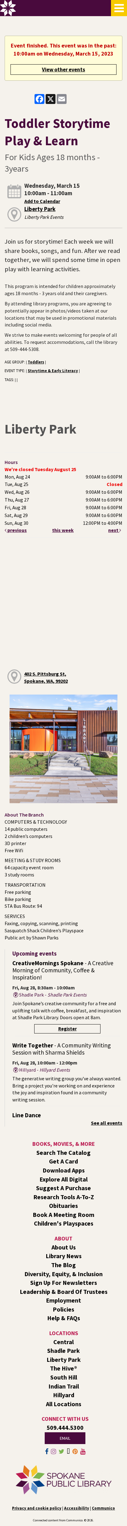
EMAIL (65, 1438)
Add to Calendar (42, 201)
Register (67, 1029)
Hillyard (63, 1395)
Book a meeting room (63, 1214)
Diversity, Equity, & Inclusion (63, 1274)
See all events (106, 1123)
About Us (63, 1247)
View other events (63, 69)
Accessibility (76, 1508)
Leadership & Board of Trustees (64, 1291)
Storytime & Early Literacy (53, 370)
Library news (64, 1256)
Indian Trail (63, 1386)
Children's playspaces (63, 1223)
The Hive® (63, 1368)
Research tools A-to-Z (63, 1197)
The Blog (63, 1265)
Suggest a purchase (63, 1188)
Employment (63, 1300)
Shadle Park (63, 1350)
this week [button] (63, 530)
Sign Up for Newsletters (63, 1282)
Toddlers (36, 361)
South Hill (63, 1377)
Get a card (63, 1161)
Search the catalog (63, 1152)
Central (63, 1342)
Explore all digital (63, 1179)
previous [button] (16, 530)
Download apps (64, 1170)
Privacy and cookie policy (36, 1508)
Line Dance (26, 1115)
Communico (103, 1508)
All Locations (63, 1404)
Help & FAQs (63, 1318)
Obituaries (63, 1205)
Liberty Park (39, 209)
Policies (63, 1309)
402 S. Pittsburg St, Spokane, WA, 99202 (46, 677)
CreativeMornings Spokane (62, 970)
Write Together (61, 1049)
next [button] (113, 530)
